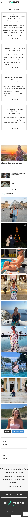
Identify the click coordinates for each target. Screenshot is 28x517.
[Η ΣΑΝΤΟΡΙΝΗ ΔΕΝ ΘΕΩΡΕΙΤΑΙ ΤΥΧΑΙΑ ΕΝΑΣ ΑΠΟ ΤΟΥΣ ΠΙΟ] (14, 313)
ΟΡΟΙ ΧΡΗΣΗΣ (13, 508)
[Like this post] (10, 38)
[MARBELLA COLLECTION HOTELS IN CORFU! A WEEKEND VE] (14, 364)
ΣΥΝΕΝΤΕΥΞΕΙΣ (4, 444)
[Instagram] (14, 494)
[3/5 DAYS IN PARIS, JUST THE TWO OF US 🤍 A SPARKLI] (14, 235)
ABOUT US (8, 508)
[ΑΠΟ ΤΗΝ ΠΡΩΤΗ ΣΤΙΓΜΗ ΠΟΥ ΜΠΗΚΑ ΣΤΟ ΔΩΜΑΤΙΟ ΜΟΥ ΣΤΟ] (14, 339)
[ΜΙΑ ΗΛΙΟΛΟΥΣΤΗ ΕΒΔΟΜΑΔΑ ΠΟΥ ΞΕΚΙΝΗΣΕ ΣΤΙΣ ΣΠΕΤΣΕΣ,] (14, 390)
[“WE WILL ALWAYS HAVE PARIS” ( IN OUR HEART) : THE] (14, 209)
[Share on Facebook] (12, 38)
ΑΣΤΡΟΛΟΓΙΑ (4, 458)
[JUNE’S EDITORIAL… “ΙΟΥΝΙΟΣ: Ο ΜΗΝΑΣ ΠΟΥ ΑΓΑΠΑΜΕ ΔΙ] (14, 416)
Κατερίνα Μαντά (12, 21)
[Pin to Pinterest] (15, 38)
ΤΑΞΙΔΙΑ (3, 453)
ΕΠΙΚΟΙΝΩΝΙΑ (19, 508)
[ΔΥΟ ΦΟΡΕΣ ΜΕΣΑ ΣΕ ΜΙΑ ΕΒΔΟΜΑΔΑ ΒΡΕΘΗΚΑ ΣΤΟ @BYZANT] (14, 287)
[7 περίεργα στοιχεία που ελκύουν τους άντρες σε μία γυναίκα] (5, 175)
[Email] (20, 494)
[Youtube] (17, 494)
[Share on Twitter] (14, 38)
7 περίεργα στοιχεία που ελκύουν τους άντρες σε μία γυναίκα (18, 174)
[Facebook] (7, 494)
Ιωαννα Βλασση (12, 50)
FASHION (3, 455)
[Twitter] (11, 494)
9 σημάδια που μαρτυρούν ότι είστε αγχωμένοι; (17, 182)
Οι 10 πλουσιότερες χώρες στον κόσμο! (14, 48)
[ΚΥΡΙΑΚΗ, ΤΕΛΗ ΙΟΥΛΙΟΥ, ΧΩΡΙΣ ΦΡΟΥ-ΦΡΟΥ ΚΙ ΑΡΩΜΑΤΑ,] (14, 261)
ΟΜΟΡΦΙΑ (3, 441)
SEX (2, 450)
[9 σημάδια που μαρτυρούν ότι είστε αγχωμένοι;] (5, 184)
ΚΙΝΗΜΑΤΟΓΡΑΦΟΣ (5, 447)
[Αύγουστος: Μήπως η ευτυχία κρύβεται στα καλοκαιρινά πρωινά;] (14, 153)
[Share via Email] (17, 38)
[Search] (26, 2)
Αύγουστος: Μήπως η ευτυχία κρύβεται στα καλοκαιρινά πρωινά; (11, 164)
